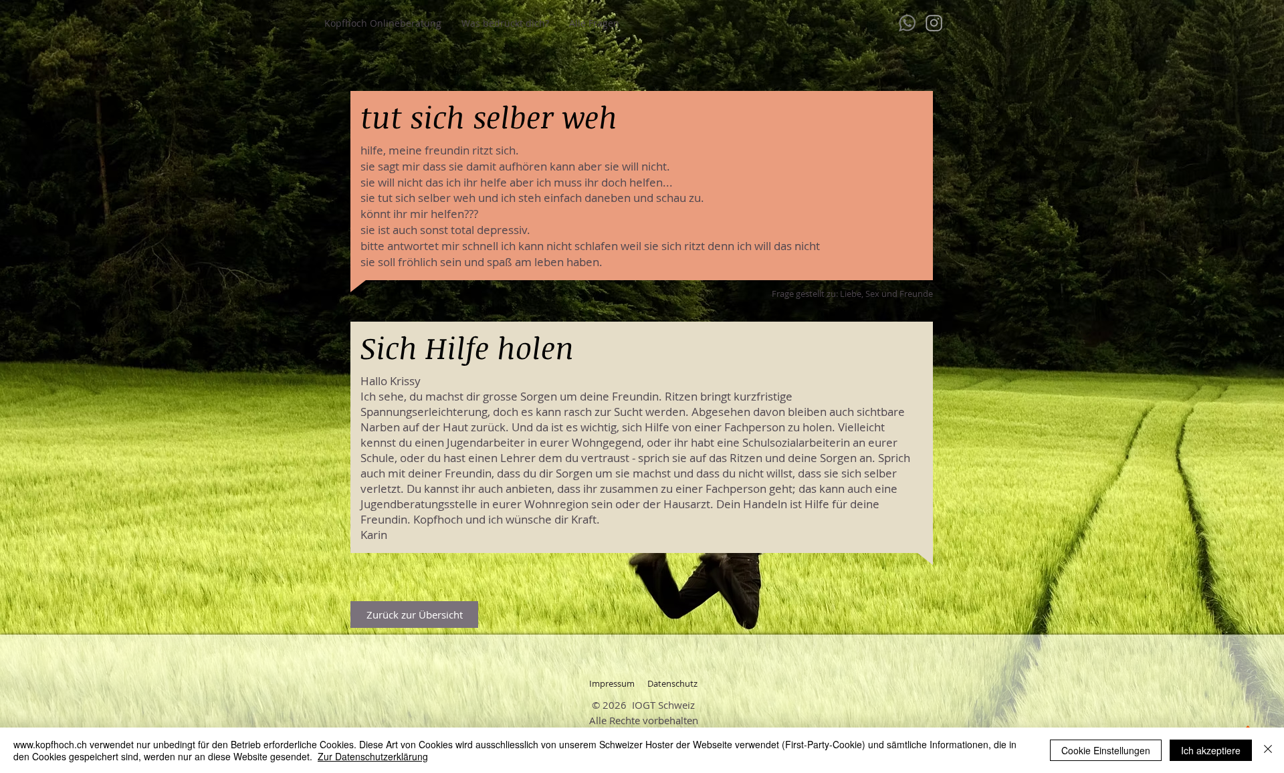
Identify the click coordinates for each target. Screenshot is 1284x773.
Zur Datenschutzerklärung (373, 756)
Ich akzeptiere (1211, 750)
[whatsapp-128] (907, 23)
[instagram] (934, 23)
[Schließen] (1268, 750)
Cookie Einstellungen (1105, 750)
